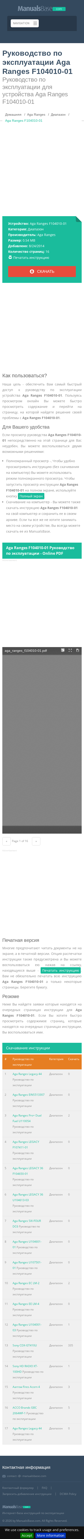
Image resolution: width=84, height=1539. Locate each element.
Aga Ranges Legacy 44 (27, 1074)
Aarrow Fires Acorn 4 (26, 1387)
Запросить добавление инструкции (27, 1494)
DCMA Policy (68, 1494)
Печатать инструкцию (31, 257)
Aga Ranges (46, 234)
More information (50, 1535)
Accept (27, 1535)
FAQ (44, 1488)
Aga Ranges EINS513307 (29, 1095)
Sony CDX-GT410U (25, 1345)
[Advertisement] (42, 167)
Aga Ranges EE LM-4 (26, 1304)
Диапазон (36, 229)
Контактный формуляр (18, 1488)
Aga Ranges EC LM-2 (26, 1283)
